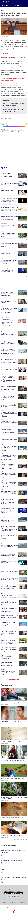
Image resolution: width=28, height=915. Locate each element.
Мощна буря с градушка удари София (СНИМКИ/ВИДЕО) (8, 672)
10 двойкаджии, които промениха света (11, 835)
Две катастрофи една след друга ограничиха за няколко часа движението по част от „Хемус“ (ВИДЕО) (9, 519)
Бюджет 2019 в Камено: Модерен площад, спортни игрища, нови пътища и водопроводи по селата (14, 109)
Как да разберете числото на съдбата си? (12, 817)
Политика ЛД (16, 902)
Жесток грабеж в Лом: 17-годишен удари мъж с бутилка (9, 191)
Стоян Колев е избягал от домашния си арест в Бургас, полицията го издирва (9, 649)
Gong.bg (11, 886)
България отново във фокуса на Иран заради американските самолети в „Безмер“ (9, 448)
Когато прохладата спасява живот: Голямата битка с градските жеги (13, 851)
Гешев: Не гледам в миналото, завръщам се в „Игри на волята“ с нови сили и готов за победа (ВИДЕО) (9, 641)
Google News (6, 131)
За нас (5, 899)
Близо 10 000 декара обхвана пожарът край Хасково (9, 578)
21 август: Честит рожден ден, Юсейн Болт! (12, 778)
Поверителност (8, 902)
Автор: (2, 118)
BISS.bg (3, 887)
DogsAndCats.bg (16, 886)
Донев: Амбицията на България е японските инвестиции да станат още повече (8, 397)
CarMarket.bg (22, 886)
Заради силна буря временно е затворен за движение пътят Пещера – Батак (9, 218)
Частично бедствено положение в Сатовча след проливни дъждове (8, 175)
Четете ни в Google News (14, 896)
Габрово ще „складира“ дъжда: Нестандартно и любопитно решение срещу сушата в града (9, 293)
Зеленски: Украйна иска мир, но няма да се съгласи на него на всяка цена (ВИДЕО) (9, 493)
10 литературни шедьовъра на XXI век (11, 703)
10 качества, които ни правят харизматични (12, 760)
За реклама (9, 899)
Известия (23, 902)
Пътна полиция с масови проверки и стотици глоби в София (9, 235)
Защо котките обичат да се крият (8, 225)
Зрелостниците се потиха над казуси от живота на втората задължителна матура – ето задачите (9, 209)
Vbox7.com (7, 886)
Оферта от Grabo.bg (4, 317)
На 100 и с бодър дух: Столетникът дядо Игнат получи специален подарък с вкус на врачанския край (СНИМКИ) (9, 379)
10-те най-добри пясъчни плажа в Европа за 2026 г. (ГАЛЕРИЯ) (8, 624)
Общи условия (19, 907)
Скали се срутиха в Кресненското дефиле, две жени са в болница (8, 663)
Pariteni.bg (18, 887)
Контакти (22, 899)
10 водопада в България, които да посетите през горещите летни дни (14, 797)
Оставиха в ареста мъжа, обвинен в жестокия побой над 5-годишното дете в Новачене (9, 414)
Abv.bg (2, 886)
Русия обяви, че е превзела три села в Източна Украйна (9, 438)
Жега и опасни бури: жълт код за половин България (9, 572)
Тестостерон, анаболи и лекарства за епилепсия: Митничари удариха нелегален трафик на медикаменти (8, 352)
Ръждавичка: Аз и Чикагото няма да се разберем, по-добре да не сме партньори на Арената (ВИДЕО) (9, 457)
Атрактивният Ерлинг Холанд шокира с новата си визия (9, 616)
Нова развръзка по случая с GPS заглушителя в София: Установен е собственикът (9, 342)
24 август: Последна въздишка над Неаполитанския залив (13, 868)
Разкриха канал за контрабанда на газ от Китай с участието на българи (9, 431)
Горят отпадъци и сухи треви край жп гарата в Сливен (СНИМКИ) (9, 262)
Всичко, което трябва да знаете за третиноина (13, 721)
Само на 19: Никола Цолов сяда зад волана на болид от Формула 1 (9, 633)
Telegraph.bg (17, 889)
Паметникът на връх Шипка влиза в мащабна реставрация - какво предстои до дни (9, 310)
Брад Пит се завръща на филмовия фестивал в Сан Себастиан (8, 301)
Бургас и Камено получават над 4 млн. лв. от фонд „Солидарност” (13, 104)
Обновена (3, 669)
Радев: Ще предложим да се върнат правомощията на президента (9, 405)
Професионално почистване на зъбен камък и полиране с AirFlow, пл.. (8, 322)
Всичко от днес (14, 679)
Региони (17, 5)
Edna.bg (22, 887)
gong (3, 882)
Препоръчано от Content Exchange (20, 839)
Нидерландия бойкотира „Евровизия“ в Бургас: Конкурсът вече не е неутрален (8, 510)
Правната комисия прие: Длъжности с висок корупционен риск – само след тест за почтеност (8, 466)
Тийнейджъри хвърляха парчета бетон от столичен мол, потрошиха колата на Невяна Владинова (8, 587)
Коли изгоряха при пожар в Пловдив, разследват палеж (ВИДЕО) (9, 537)
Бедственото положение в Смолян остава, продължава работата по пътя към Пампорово (9, 484)
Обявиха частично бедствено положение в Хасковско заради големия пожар (9, 554)
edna (3, 863)
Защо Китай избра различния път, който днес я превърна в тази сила (9, 183)
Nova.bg (12, 889)
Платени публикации (16, 899)
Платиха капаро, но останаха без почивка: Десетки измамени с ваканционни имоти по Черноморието (9, 334)
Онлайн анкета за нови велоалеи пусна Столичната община (9, 423)
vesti (3, 872)
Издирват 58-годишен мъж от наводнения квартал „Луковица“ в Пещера (9, 656)
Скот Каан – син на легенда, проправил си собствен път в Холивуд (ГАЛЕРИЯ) (9, 610)
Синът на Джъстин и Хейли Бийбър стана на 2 (11, 860)
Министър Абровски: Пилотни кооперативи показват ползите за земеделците (7, 271)
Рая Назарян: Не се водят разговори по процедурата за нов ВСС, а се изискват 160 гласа (9, 475)
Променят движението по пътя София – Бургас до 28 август (8, 602)
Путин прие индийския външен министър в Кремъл (9, 368)
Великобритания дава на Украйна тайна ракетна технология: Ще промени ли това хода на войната (9, 528)
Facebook (14, 131)
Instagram (22, 131)
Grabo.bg (13, 887)
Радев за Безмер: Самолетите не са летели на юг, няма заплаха (9, 245)
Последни (5, 5)
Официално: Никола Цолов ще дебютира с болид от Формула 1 (13, 878)
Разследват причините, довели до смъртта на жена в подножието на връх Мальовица (9, 546)
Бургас (4, 167)
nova (3, 855)
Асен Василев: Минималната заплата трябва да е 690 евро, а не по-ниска (9, 253)
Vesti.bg (8, 889)
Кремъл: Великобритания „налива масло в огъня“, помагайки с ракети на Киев (9, 361)
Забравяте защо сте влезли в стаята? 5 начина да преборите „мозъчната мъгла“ (9, 595)
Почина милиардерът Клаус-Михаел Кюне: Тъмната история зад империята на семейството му (9, 200)
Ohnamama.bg (8, 887)
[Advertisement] (14, 149)
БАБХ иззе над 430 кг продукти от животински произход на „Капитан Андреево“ (8, 501)
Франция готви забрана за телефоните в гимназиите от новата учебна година (9, 388)
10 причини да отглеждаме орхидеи (10, 741)
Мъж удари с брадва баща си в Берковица (9, 561)
